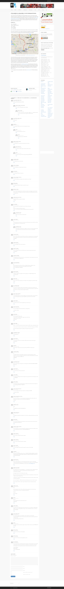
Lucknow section (29, 69)
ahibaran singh (15, 159)
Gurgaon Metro (49, 92)
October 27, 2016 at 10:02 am (16, 294)
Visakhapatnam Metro (43, 116)
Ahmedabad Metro (43, 83)
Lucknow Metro (19, 14)
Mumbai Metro (49, 101)
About (39, 9)
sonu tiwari (15, 323)
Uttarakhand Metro (50, 114)
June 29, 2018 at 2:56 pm (15, 523)
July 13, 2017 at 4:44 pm (15, 420)
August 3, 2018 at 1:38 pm (16, 542)
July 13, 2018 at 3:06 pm (15, 530)
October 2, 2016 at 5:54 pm (16, 272)
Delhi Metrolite (43, 91)
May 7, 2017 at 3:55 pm (15, 389)
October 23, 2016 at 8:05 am (16, 286)
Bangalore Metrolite (50, 84)
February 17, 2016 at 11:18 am (16, 100)
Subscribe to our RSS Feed (47, 1)
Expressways (42, 92)
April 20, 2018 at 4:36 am (15, 498)
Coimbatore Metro (50, 89)
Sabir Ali (14, 124)
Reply (14, 103)
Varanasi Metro (43, 115)
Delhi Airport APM (43, 90)
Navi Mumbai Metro (50, 104)
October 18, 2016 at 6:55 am (16, 279)
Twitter (20, 89)
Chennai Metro (43, 89)
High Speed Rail (43, 95)
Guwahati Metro (43, 93)
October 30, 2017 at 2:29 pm (16, 440)
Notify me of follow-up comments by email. (27, 572)
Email (24, 568)
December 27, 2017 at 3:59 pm (16, 452)
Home (12, 9)
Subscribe (42, 49)
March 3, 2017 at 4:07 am (15, 375)
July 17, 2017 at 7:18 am (15, 427)
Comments (22, 14)
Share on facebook (19, 91)
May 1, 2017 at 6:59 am (15, 382)
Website (24, 570)
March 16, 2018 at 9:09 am (16, 486)
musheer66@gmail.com (32, 463)
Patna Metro (42, 107)
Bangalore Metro (43, 84)
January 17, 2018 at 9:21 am (16, 460)
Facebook (49, 587)
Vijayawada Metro (50, 115)
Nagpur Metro (49, 102)
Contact (43, 9)
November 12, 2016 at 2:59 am (16, 307)
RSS (47, 587)
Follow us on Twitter (49, 1)
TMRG (15, 14)
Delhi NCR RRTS (50, 91)
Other (48, 105)
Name (23, 566)
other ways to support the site (46, 28)
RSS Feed (15, 89)
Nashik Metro (42, 104)
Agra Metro (42, 81)
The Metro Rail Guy (15, 587)
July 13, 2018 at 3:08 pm (15, 536)
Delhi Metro (49, 90)
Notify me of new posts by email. (26, 574)
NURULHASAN (15, 183)
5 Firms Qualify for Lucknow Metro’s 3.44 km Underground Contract (23, 13)
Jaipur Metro (49, 96)
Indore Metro (42, 96)
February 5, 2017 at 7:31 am (16, 362)
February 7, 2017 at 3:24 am (16, 369)
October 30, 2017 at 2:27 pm (16, 434)
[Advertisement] (24, 79)
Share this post (13, 91)
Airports (49, 83)
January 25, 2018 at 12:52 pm (16, 468)
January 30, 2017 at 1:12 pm (16, 352)
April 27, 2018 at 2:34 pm (15, 506)
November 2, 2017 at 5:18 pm (16, 446)
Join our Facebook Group (50, 1)
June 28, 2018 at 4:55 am (15, 514)
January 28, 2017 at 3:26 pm (16, 346)
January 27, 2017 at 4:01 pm (16, 339)
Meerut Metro (42, 101)
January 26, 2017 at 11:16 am (16, 333)
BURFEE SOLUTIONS (16, 467)
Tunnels (42, 114)
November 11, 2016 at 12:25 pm (16, 301)
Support (47, 9)
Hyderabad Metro (50, 95)
